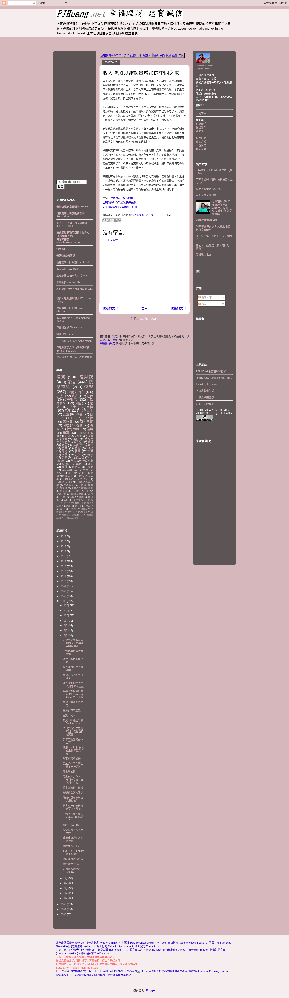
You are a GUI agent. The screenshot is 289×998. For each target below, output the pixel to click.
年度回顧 (87, 460)
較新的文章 (110, 308)
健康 (67, 442)
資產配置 (86, 421)
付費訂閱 (201, 137)
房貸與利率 (69, 715)
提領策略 (73, 429)
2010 (64, 581)
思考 (70, 482)
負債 (65, 466)
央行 (76, 439)
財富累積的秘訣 (72, 758)
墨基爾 (90, 515)
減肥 (70, 472)
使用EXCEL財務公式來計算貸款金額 (73, 750)
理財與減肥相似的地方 (123, 198)
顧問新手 (201, 131)
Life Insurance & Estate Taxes (120, 206)
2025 (64, 536)
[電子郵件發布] (168, 214)
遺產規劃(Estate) (198, 949)
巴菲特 (88, 418)
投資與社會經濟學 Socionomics (73, 722)
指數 (79, 442)
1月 (66, 898)
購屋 (78, 451)
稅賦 (168, 55)
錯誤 (71, 497)
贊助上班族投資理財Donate (72, 206)
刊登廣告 (201, 145)
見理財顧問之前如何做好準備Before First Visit (73, 349)
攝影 (90, 500)
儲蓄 (90, 436)
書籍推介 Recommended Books (186, 942)
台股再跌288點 (71, 824)
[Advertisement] (144, 275)
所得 (65, 454)
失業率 (84, 509)
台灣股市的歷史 (72, 710)
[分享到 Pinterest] (119, 220)
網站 (90, 463)
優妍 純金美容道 (65, 255)
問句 (59, 472)
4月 (66, 883)
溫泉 (85, 512)
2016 (64, 551)
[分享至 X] (112, 220)
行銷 (67, 436)
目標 (89, 407)
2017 (64, 546)
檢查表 (64, 491)
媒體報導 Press (65, 334)
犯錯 (90, 448)
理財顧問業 (76, 392)
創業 (64, 439)
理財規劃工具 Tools (67, 268)
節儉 (90, 494)
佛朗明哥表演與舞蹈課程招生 (73, 799)
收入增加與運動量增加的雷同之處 (141, 73)
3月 (66, 888)
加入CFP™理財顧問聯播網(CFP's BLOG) (71, 224)
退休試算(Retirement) (110, 949)
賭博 (90, 442)
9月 (66, 620)
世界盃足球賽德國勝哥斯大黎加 (73, 807)
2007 (64, 596)
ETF (71, 418)
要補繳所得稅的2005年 (72, 870)
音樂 (59, 482)
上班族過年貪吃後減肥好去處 (119, 202)
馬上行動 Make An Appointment (74, 340)
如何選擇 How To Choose (133, 942)
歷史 (78, 512)
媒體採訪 (69, 485)
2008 (64, 591)
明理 (66, 425)
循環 (66, 432)
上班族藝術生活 (205, 390)
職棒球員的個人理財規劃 (73, 839)
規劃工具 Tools (158, 942)
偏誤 (90, 429)
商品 (81, 515)
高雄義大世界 (203, 254)
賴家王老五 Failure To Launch (73, 852)
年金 (79, 463)
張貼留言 (113, 240)
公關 (74, 515)
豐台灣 (65, 515)
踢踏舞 (89, 445)
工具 (181, 55)
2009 (64, 586)
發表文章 (206, 297)
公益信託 (73, 509)
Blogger (150, 990)
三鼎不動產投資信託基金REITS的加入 (73, 816)
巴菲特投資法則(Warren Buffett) (143, 949)
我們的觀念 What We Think (102, 942)
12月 (67, 605)
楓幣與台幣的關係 (73, 792)
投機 (59, 396)
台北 (86, 491)
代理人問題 (77, 494)
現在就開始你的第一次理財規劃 (118, 55)
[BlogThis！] (108, 220)
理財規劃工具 (69, 469)
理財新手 (201, 123)
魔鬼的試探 (69, 771)
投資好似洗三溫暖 (73, 787)
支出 (66, 414)
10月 (67, 615)
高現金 (89, 506)
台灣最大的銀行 (72, 863)
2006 (64, 601)
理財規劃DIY (145, 55)
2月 (66, 893)
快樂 (88, 387)
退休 (174, 55)
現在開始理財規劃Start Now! (72, 262)
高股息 (66, 463)
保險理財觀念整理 (73, 859)
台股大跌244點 (71, 845)
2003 (64, 914)
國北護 (69, 479)
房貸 (76, 445)
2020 (64, 541)
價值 (78, 403)
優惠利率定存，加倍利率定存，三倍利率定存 (73, 779)
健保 (81, 476)
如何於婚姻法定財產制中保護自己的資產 (73, 731)
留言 (204, 304)
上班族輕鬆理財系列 (82, 488)
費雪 (69, 518)
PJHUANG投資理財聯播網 (211, 371)
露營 (76, 518)
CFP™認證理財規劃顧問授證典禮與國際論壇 (73, 642)
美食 (85, 469)
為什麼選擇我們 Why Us (70, 942)
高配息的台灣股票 (206, 195)
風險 (78, 448)
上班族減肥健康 (205, 397)
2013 (64, 566)
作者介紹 (201, 141)
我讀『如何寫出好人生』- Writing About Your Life (73, 694)
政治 (75, 396)
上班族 (76, 491)
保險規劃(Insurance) (174, 949)
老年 (68, 410)
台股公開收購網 (205, 404)
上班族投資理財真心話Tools (72, 275)
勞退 (64, 457)
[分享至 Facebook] (116, 220)
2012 (64, 571)
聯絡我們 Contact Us (68, 282)
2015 (64, 556)
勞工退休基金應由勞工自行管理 (73, 765)
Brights (69, 476)
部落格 (63, 488)
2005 (64, 904)
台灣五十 (86, 410)
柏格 (70, 512)
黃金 (62, 509)
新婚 (65, 451)
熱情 (64, 445)
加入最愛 (201, 149)
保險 (162, 55)
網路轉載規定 (107, 343)
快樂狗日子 (62, 248)
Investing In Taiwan (207, 384)
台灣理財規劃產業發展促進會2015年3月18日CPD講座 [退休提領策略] (222, 207)
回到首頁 (201, 113)
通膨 (77, 503)
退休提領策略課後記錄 (209, 188)
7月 (66, 630)
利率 (90, 451)
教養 (79, 414)
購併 (66, 500)
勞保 (73, 460)
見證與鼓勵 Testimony (69, 327)
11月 (67, 610)
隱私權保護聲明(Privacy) (94, 953)
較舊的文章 (178, 308)
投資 (155, 55)
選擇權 (78, 506)
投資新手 (201, 127)
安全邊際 (78, 500)
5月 (66, 878)
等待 (61, 518)
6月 (66, 635)
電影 (81, 472)
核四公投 (65, 503)
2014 (64, 561)
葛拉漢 (68, 421)
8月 (66, 625)
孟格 (81, 485)
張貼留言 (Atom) (148, 318)
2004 (64, 909)
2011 (64, 576)
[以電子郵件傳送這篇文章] (104, 220)
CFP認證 (70, 399)
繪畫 (58, 506)
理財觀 (86, 377)
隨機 (81, 497)
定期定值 (61, 494)
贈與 (78, 466)
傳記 (90, 454)
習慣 (62, 497)
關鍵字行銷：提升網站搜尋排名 (214, 378)
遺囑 (80, 482)
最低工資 (78, 457)
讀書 (72, 382)
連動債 (84, 479)
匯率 (65, 448)
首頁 (144, 308)
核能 (90, 466)
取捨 (86, 503)
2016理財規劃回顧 (206, 220)
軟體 (67, 506)
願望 (78, 454)
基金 (73, 407)
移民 (90, 485)
